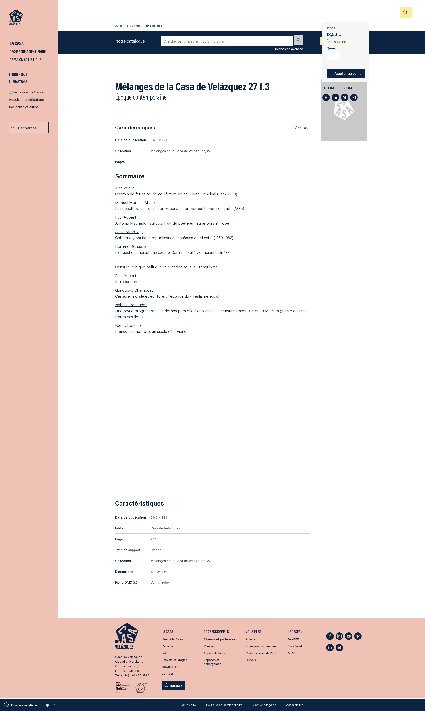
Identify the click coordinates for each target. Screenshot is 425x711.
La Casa (16, 43)
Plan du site (188, 705)
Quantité (334, 48)
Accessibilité (294, 705)
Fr (47, 705)
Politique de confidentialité (224, 705)
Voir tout (302, 127)
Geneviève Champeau (134, 290)
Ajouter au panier (348, 73)
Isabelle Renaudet (131, 304)
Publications (18, 81)
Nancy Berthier (128, 325)
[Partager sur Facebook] (326, 97)
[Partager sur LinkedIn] (335, 97)
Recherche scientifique (27, 51)
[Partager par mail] (354, 97)
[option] (50, 705)
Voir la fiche (160, 582)
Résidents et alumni (24, 106)
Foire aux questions (24, 705)
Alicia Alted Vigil (129, 231)
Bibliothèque (18, 74)
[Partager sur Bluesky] (344, 97)
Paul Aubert (125, 217)
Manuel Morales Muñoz (136, 202)
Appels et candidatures (27, 99)
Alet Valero (125, 187)
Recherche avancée (289, 49)
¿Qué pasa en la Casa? (26, 92)
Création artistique (25, 59)
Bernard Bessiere (130, 246)
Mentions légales (264, 705)
